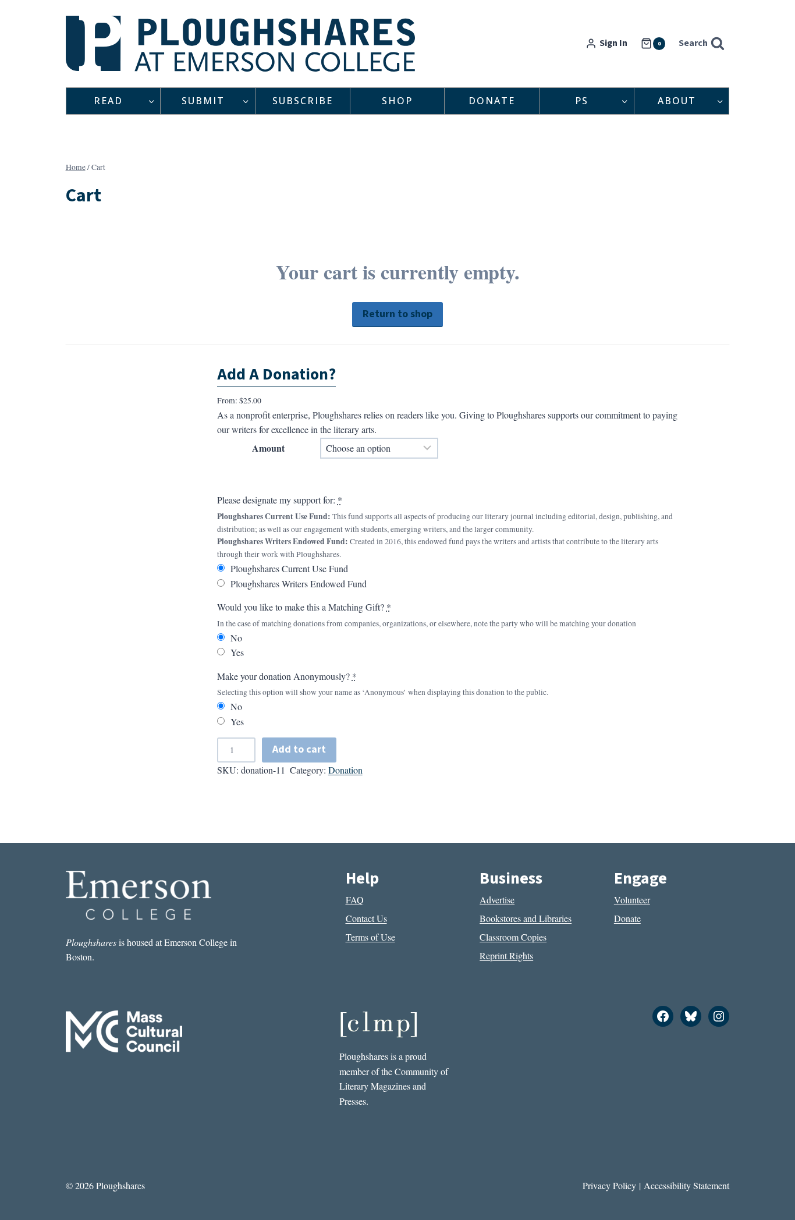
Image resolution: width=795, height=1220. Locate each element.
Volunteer (632, 899)
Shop (397, 100)
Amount (268, 448)
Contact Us (366, 918)
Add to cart (299, 749)
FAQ (355, 899)
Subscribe (302, 100)
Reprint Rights (506, 955)
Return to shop (397, 314)
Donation (345, 770)
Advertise (497, 899)
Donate (492, 100)
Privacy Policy (609, 1185)
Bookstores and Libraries (526, 918)
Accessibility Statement (686, 1185)
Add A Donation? (276, 374)
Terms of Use (370, 937)
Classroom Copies (513, 937)
